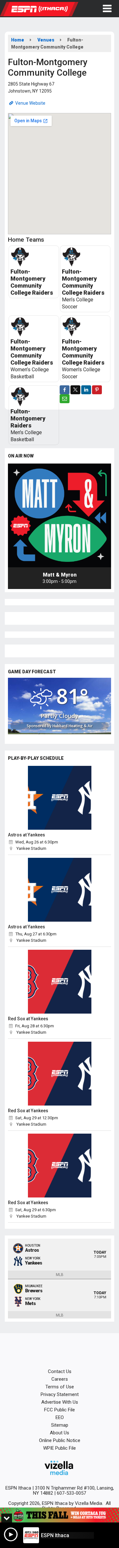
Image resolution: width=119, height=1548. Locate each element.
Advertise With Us (59, 1402)
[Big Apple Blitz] (59, 1515)
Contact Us (59, 1371)
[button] (107, 9)
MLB (59, 1274)
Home (17, 39)
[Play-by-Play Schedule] (59, 798)
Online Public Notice (59, 1440)
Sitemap (59, 1425)
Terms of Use (59, 1387)
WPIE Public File (59, 1448)
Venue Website (29, 103)
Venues (45, 39)
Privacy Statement (60, 1394)
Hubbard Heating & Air (72, 726)
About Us (59, 1433)
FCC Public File (59, 1410)
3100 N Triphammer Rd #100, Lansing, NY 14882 (73, 1490)
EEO (60, 1417)
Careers (59, 1379)
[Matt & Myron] (59, 515)
